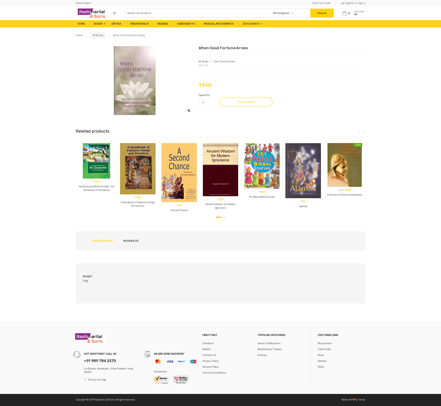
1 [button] (218, 217)
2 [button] (224, 217)
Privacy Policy (210, 361)
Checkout (208, 343)
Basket (206, 349)
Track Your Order (321, 3)
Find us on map (97, 379)
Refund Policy (210, 366)
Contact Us (209, 355)
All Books (98, 35)
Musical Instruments (219, 23)
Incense (162, 23)
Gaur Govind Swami (224, 61)
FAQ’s (321, 366)
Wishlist (322, 361)
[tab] (102, 240)
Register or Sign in (355, 3)
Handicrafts (186, 23)
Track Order (324, 349)
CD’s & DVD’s (251, 23)
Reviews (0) (131, 240)
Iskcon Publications (269, 343)
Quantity (204, 95)
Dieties (116, 23)
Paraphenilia (139, 23)
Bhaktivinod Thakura (270, 349)
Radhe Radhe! (83, 3)
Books (98, 23)
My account (325, 343)
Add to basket (246, 101)
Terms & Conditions (214, 372)
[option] (134, 80)
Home (81, 23)
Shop (321, 355)
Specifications (102, 240)
